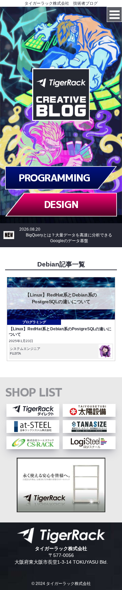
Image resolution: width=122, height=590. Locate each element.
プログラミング (34, 322)
